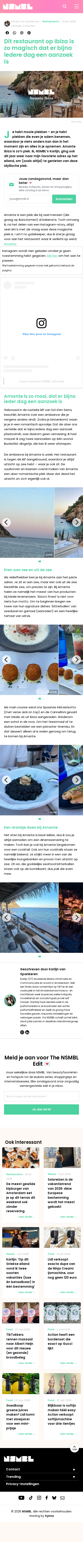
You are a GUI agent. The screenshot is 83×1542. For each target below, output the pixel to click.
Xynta (49, 1516)
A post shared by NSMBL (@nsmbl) (41, 381)
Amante (10, 244)
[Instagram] (22, 1032)
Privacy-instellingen (22, 1484)
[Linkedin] (27, 1032)
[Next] (76, 522)
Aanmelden (64, 199)
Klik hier (52, 256)
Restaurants (51, 21)
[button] (71, 1470)
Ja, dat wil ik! (41, 1109)
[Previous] (6, 522)
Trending (13, 1476)
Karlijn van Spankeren (25, 21)
